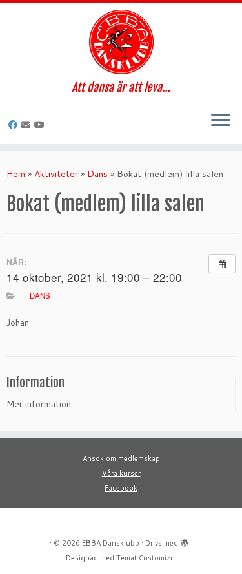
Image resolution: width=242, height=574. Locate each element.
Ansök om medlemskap (121, 458)
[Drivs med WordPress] (184, 540)
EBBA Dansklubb (110, 543)
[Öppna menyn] (220, 121)
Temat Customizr (144, 558)
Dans (97, 173)
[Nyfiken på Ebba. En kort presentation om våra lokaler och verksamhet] (41, 124)
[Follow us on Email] (27, 124)
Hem (15, 173)
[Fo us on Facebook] (14, 124)
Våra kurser (121, 473)
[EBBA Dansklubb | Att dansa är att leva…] (121, 42)
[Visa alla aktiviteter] (222, 263)
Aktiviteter (56, 173)
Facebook (121, 488)
